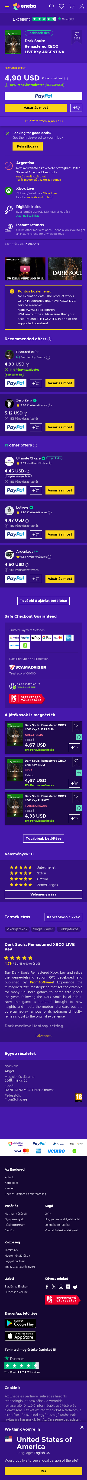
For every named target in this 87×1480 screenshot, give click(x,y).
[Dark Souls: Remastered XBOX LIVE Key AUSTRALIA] (43, 737)
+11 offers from (43, 121)
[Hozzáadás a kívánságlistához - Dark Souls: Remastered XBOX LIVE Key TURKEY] (76, 797)
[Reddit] (75, 1286)
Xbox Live (50, 193)
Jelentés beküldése (57, 1224)
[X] (54, 1286)
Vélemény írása (43, 894)
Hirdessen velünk (16, 1292)
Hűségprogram (15, 1224)
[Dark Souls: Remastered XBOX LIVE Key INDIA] (43, 773)
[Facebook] (47, 1286)
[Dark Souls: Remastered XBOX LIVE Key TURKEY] (43, 808)
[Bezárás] (82, 1427)
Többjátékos (68, 929)
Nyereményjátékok (17, 1255)
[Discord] (68, 1286)
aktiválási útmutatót (40, 197)
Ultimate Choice (28, 458)
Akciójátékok (17, 929)
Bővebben (43, 1036)
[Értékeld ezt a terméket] (19, 958)
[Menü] (6, 6)
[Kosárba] (76, 108)
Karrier (9, 1188)
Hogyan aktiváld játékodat (62, 1219)
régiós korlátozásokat (31, 176)
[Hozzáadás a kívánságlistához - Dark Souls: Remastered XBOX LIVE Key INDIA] (76, 762)
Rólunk (9, 1177)
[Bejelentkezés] (82, 6)
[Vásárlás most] (43, 96)
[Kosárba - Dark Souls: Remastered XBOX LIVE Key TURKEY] (74, 818)
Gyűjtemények (14, 1219)
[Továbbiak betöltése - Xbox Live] (9, 191)
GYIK (48, 1213)
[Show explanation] (50, 405)
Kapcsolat (11, 1182)
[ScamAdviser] (27, 667)
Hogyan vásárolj (16, 1213)
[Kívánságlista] (61, 6)
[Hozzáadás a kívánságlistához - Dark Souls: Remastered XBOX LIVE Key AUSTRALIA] (76, 726)
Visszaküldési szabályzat (61, 1230)
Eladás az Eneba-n (17, 1286)
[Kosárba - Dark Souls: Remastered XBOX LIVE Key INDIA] (74, 783)
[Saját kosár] (72, 6)
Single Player (43, 929)
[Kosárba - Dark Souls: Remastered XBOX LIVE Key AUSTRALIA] (74, 747)
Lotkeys (22, 507)
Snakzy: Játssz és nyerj (20, 1266)
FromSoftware (41, 982)
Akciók (9, 1230)
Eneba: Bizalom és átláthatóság (25, 1194)
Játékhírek (12, 1250)
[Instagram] (61, 1286)
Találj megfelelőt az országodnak (38, 179)
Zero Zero (24, 400)
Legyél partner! (15, 1261)
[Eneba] (24, 6)
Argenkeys (24, 551)
